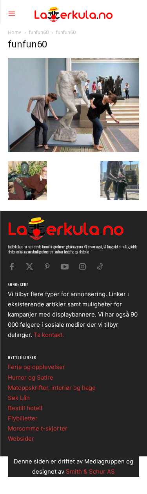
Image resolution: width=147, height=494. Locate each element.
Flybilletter (23, 418)
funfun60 (39, 32)
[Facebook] (12, 267)
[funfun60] (73, 150)
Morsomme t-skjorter (37, 428)
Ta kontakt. (49, 334)
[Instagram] (82, 267)
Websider (21, 438)
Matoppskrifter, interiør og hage (52, 387)
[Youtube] (65, 267)
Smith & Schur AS (90, 471)
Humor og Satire (30, 377)
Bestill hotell (25, 408)
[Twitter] (29, 267)
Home (15, 32)
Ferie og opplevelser (36, 367)
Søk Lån (19, 398)
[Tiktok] (100, 267)
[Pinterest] (47, 267)
